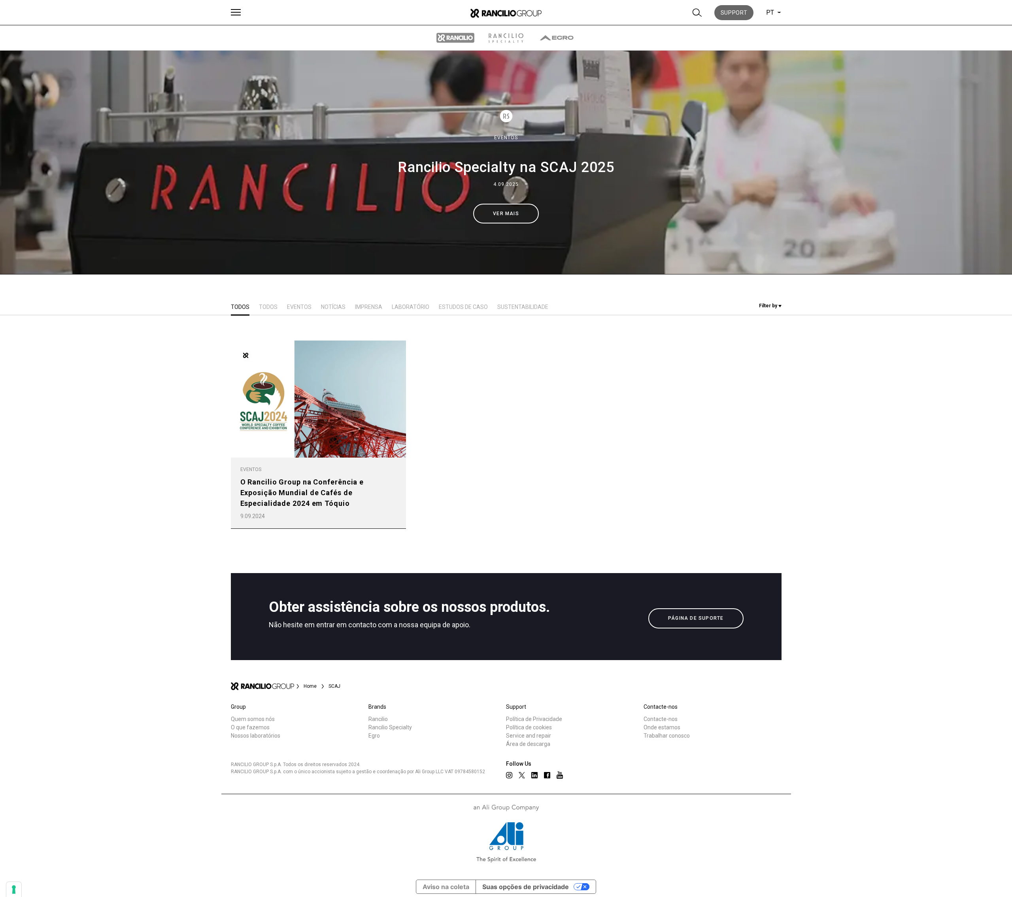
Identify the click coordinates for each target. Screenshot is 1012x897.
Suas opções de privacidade (525, 887)
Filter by (768, 305)
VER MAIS (506, 213)
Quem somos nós (253, 719)
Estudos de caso (463, 307)
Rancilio (378, 719)
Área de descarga (528, 744)
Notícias (333, 307)
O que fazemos (250, 727)
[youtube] (560, 775)
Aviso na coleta (446, 887)
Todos (240, 307)
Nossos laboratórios (255, 735)
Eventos (506, 137)
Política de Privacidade (534, 719)
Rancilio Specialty (390, 727)
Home (310, 686)
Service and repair (528, 735)
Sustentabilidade (522, 307)
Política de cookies (529, 727)
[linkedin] (534, 775)
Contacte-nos (661, 719)
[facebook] (547, 775)
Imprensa (368, 307)
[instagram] (509, 775)
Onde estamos (662, 727)
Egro (374, 735)
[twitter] (522, 775)
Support (734, 12)
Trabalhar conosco (667, 735)
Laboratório (410, 307)
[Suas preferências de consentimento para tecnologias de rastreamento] (13, 889)
